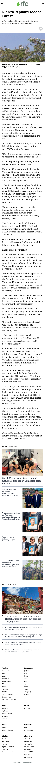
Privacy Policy (29, 747)
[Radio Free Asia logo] (22, 3)
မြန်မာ (26, 676)
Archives (5, 719)
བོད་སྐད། (26, 686)
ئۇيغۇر (26, 689)
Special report (7, 714)
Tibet (4, 684)
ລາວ (25, 681)
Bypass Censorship (8, 747)
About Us (27, 739)
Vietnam (5, 689)
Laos (4, 676)
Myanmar (5, 679)
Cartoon (5, 708)
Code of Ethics (29, 752)
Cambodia (6, 671)
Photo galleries (7, 730)
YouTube (5, 739)
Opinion (5, 711)
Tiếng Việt (27, 692)
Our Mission (28, 741)
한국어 (26, 679)
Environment (6, 697)
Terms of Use (28, 744)
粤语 (25, 673)
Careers (27, 754)
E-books (5, 716)
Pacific (4, 692)
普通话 (26, 671)
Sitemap (5, 749)
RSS (25, 727)
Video (4, 727)
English (26, 694)
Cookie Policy (28, 749)
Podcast (27, 708)
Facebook (5, 741)
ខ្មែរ (25, 684)
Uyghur (4, 686)
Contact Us (28, 757)
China (4, 673)
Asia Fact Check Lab (9, 700)
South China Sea (7, 694)
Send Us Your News (8, 752)
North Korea (6, 681)
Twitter (4, 744)
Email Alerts (28, 730)
